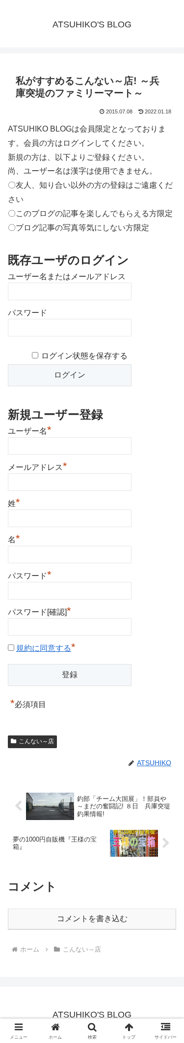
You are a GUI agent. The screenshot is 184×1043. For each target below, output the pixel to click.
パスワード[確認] (39, 610)
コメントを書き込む (92, 918)
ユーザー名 (30, 429)
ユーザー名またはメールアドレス (67, 276)
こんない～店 (36, 741)
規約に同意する (43, 648)
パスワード (27, 313)
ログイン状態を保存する (84, 356)
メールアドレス (37, 466)
